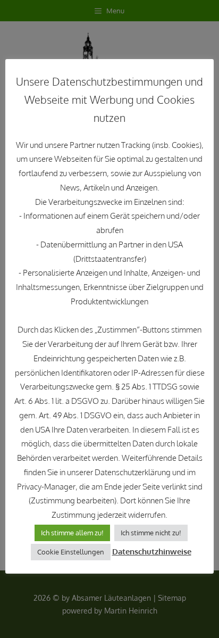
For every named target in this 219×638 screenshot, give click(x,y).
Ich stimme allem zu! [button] (72, 532)
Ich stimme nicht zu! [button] (151, 532)
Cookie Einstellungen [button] (70, 552)
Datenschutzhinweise (151, 551)
